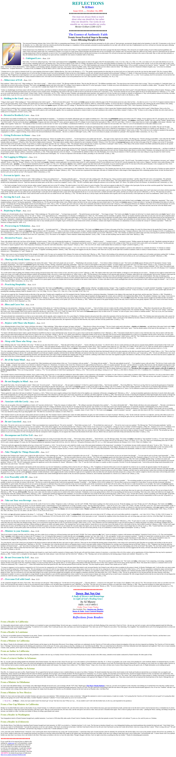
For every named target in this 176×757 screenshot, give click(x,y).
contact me (11, 743)
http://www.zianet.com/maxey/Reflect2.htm (13, 754)
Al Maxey (89, 7)
